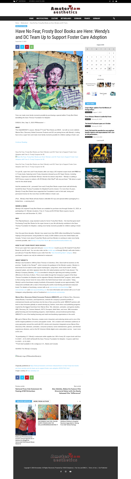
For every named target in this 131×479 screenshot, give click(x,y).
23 (113, 65)
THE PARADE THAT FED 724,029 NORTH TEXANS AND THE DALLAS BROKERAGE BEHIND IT (48, 423)
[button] (114, 18)
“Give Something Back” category (61, 253)
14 (105, 61)
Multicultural (42, 18)
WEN (36, 272)
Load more (100, 140)
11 (92, 61)
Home (31, 18)
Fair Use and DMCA (81, 468)
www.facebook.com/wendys (56, 292)
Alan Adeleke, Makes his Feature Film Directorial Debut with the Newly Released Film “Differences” (66, 391)
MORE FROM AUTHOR (41, 401)
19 (96, 65)
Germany (96, 18)
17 (87, 65)
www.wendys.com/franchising (58, 287)
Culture (54, 18)
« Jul (99, 75)
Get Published (103, 468)
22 (109, 65)
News (86, 194)
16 (113, 61)
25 (92, 68)
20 (101, 65)
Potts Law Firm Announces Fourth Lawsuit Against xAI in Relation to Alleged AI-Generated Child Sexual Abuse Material (24, 440)
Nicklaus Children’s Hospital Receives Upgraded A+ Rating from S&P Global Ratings (69, 423)
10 (87, 61)
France (87, 18)
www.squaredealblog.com (38, 290)
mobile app (51, 250)
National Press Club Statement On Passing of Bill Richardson (28, 390)
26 (96, 68)
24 (87, 68)
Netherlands (66, 18)
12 (96, 61)
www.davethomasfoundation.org (61, 240)
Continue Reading (21, 142)
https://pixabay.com (33, 370)
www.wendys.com (21, 290)
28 (105, 68)
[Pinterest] (27, 47)
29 (109, 68)
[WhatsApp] (32, 47)
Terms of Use (93, 468)
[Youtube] (116, 1)
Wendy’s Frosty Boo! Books (40, 240)
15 (109, 61)
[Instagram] (113, 1)
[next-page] (80, 401)
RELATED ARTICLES (23, 401)
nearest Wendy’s (48, 248)
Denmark (77, 18)
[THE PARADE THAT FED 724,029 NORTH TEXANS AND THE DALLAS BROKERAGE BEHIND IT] (48, 412)
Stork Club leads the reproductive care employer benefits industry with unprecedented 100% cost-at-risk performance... (100, 132)
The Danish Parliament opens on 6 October (98, 123)
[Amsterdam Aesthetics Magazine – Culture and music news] (65, 9)
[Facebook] (110, 1)
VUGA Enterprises (68, 468)
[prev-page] (78, 401)
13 (101, 61)
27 (101, 68)
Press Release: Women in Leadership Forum (98, 117)
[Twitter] (22, 47)
